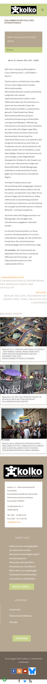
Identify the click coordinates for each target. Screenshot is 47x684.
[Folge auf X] (32, 671)
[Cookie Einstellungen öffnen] (5, 680)
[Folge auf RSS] (19, 671)
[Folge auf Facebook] (13, 671)
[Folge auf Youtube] (25, 671)
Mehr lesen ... (21, 586)
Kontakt (13, 622)
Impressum (14, 609)
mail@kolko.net (14, 522)
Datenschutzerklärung (20, 615)
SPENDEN (21, 638)
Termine (9, 50)
